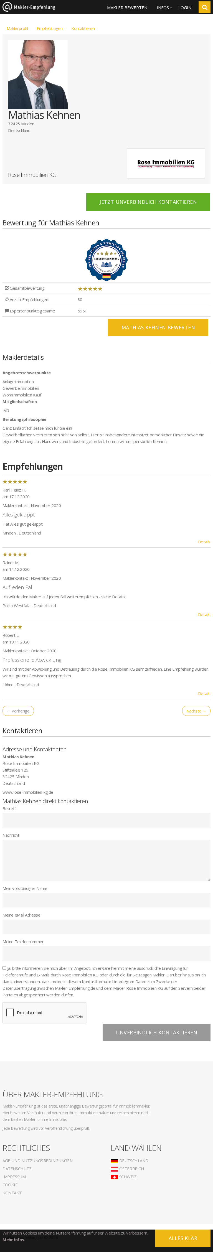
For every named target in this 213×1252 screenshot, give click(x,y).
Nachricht (10, 835)
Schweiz (127, 1176)
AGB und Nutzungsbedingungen (37, 1160)
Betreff (9, 808)
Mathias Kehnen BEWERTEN (158, 327)
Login (184, 7)
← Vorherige (18, 711)
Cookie (10, 1184)
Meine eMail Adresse (21, 915)
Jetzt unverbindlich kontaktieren (148, 202)
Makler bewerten (127, 7)
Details (204, 541)
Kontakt (12, 1192)
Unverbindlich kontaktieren (156, 1032)
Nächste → (196, 711)
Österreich (131, 1168)
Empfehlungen (49, 28)
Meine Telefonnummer (23, 941)
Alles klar (183, 1238)
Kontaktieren (83, 28)
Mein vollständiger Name (24, 888)
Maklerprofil (17, 28)
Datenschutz (17, 1168)
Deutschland (133, 1160)
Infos (163, 7)
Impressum (14, 1176)
